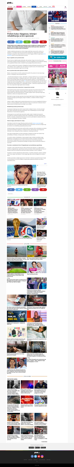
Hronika (29, 6)
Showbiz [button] (24, 6)
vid (24, 80)
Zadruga (19, 6)
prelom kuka (10, 193)
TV (37, 6)
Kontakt (25, 459)
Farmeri (33, 6)
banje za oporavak (37, 123)
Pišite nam (48, 459)
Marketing (30, 459)
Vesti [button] (15, 6)
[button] (8, 204)
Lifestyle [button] (45, 6)
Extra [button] (50, 6)
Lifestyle (9, 31)
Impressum (35, 459)
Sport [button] (40, 6)
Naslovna (10, 6)
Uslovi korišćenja (42, 459)
